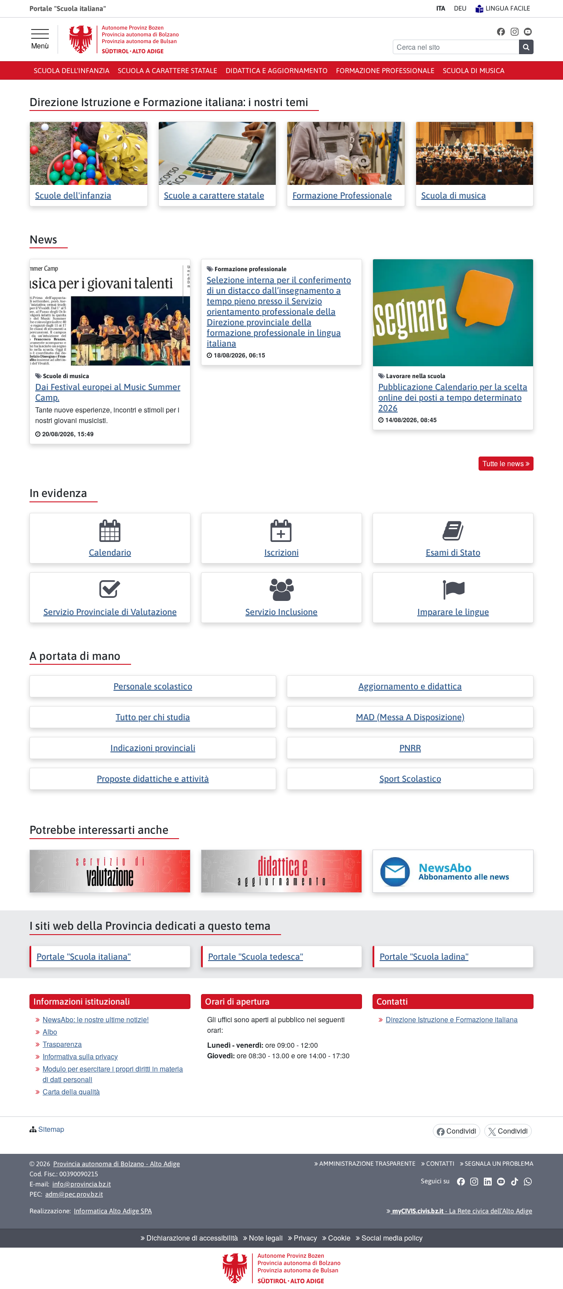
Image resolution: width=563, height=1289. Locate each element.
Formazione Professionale (342, 195)
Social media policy (391, 1238)
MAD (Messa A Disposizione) (410, 717)
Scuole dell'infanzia (73, 195)
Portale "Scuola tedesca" (255, 956)
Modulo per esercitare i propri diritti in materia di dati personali (113, 1074)
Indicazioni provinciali (152, 748)
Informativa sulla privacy (80, 1056)
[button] (501, 31)
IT (440, 8)
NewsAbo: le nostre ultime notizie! (96, 1019)
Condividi (460, 1131)
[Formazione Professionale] (346, 152)
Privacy (304, 1238)
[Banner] (110, 871)
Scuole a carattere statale (214, 195)
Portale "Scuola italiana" (84, 956)
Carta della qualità (71, 1091)
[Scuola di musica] (475, 152)
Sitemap (51, 1129)
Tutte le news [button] (504, 463)
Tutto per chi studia (153, 717)
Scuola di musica (474, 70)
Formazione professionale (385, 70)
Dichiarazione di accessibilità (191, 1238)
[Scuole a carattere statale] (217, 152)
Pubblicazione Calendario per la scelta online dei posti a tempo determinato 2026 (452, 397)
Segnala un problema (499, 1163)
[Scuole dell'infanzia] (88, 152)
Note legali (265, 1238)
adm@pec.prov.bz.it (74, 1194)
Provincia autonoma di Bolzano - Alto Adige (116, 1163)
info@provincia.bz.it (81, 1184)
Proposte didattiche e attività (153, 778)
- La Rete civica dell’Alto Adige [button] (461, 1211)
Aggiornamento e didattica (410, 686)
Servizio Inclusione (281, 612)
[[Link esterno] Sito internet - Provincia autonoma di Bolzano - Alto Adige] (124, 39)
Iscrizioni (281, 552)
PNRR (410, 748)
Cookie (338, 1238)
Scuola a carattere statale (167, 70)
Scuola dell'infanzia (72, 70)
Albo (50, 1032)
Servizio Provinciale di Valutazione (110, 612)
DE (460, 8)
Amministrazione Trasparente (367, 1163)
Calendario (110, 552)
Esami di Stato (453, 552)
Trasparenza (62, 1044)
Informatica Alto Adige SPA (113, 1211)
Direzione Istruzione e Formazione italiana (452, 1019)
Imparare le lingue (453, 612)
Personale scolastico (152, 686)
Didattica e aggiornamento (277, 70)
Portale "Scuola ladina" (424, 956)
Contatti (439, 1163)
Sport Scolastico (410, 778)
